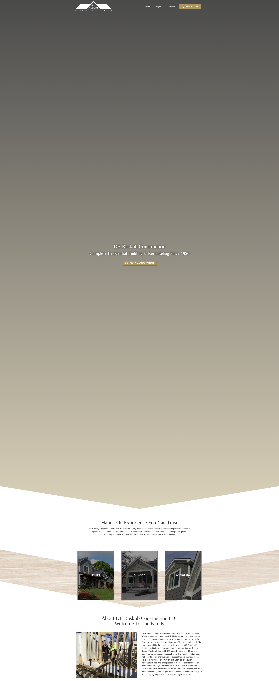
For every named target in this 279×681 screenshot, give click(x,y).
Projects (158, 7)
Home (147, 7)
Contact (171, 7)
